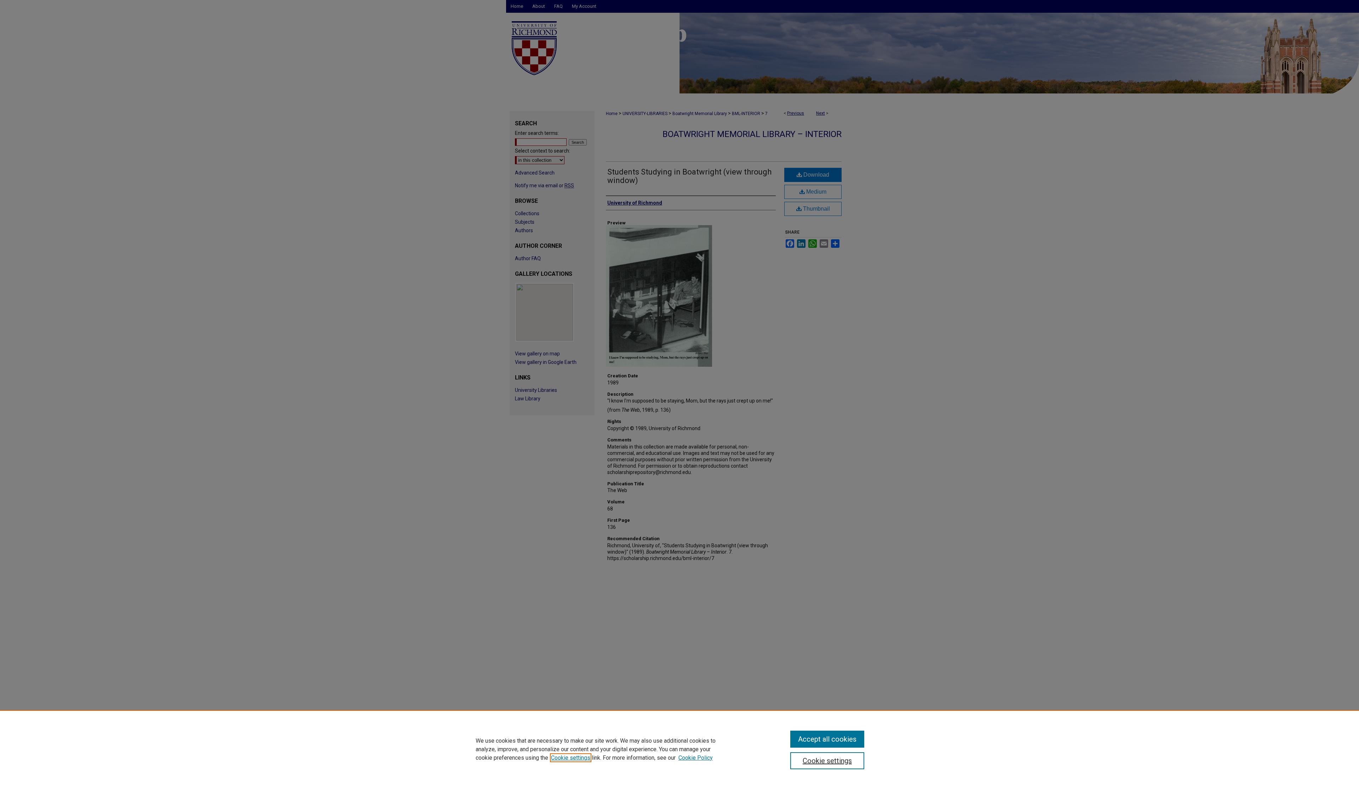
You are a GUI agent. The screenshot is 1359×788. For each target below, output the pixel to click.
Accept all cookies (827, 739)
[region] (679, 749)
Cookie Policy (695, 757)
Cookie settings (570, 757)
